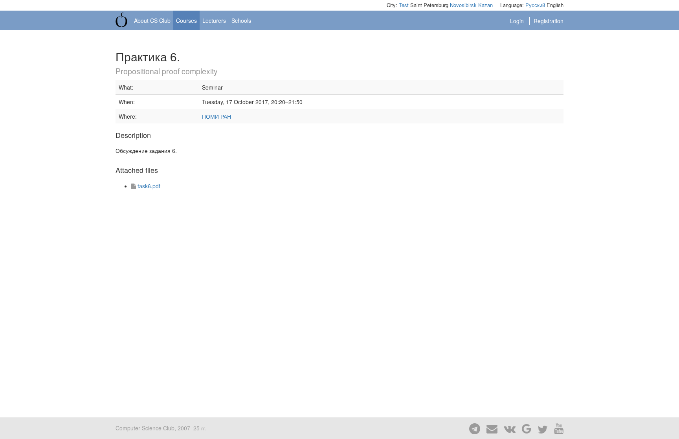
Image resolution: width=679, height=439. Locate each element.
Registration (548, 21)
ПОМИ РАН (216, 116)
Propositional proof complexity (167, 71)
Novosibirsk (463, 5)
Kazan (485, 5)
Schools (241, 20)
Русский (535, 5)
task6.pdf (149, 186)
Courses (186, 20)
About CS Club (152, 20)
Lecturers (214, 20)
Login (517, 21)
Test (404, 5)
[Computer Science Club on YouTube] (556, 428)
